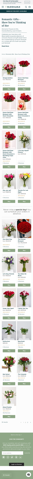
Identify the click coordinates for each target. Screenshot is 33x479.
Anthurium (6, 341)
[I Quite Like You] (24, 297)
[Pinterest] (16, 457)
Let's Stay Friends (8, 274)
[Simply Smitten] (9, 67)
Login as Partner (16, 464)
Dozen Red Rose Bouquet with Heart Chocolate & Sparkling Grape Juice (8, 154)
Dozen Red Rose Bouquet (23, 78)
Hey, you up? (7, 190)
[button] (28, 474)
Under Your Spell (8, 308)
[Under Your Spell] (9, 297)
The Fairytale (22, 374)
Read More (5, 46)
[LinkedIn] (20, 457)
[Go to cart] (30, 7)
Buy (9, 89)
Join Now (27, 2)
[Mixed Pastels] (9, 396)
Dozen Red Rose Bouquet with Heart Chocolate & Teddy (24, 115)
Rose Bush (21, 341)
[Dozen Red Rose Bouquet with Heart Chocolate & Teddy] (24, 101)
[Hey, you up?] (9, 179)
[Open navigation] (3, 7)
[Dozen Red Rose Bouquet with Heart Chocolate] (9, 101)
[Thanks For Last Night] (24, 179)
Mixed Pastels (7, 407)
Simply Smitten (8, 78)
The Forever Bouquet (22, 240)
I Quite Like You (23, 308)
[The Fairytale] (24, 363)
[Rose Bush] (24, 330)
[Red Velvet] (9, 363)
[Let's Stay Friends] (9, 263)
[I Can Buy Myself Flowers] (24, 139)
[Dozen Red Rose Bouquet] (24, 67)
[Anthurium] (9, 330)
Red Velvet (6, 374)
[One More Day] (9, 228)
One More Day (7, 239)
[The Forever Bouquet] (24, 228)
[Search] (26, 6)
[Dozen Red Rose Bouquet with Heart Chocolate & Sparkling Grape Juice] (9, 139)
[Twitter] (12, 457)
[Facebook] (3, 457)
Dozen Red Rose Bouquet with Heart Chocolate (8, 114)
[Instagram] (7, 457)
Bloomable (11, 468)
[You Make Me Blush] (24, 263)
